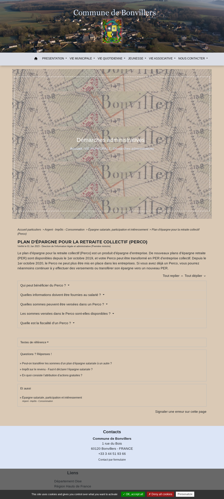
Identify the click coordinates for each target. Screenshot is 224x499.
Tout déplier (195, 276)
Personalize (185, 494)
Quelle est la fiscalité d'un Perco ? (46, 323)
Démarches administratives (133, 148)
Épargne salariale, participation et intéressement (118, 229)
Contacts (112, 431)
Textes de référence (33, 342)
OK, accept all (134, 494)
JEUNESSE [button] (136, 58)
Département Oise (68, 481)
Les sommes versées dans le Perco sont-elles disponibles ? (65, 313)
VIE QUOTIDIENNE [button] (110, 58)
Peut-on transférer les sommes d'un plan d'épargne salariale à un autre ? (67, 363)
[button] (36, 59)
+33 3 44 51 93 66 (112, 454)
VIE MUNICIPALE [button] (81, 58)
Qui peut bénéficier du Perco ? (43, 285)
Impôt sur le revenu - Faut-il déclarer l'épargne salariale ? (57, 369)
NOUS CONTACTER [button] (192, 58)
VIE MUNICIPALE (97, 148)
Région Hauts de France (72, 486)
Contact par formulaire (112, 459)
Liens (72, 472)
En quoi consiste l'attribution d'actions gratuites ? (52, 375)
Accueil (76, 148)
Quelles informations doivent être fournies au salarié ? (61, 295)
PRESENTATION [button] (53, 58)
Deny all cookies (161, 494)
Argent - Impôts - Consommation (65, 229)
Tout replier (173, 276)
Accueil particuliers (30, 229)
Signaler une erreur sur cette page (180, 411)
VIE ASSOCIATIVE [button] (161, 58)
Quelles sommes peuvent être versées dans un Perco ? (62, 304)
